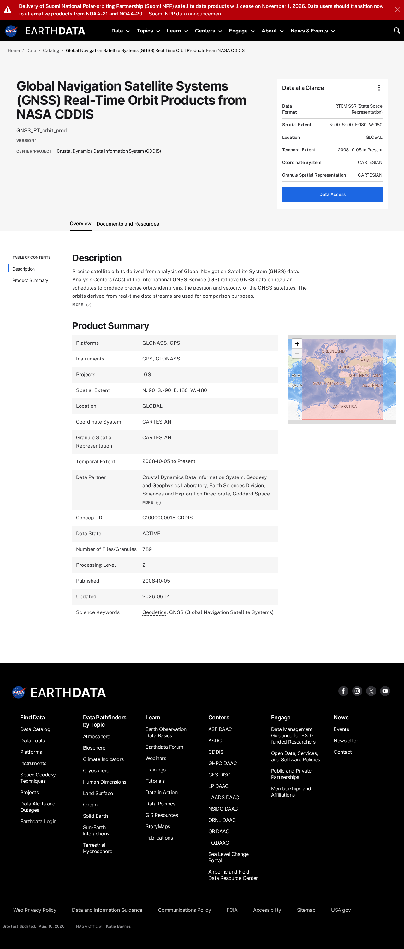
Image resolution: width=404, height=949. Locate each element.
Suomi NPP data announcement (186, 14)
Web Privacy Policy (34, 910)
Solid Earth (95, 816)
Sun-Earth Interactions (96, 830)
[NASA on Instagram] (357, 691)
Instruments (33, 763)
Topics (145, 30)
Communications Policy (184, 910)
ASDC (215, 740)
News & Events (309, 30)
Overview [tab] (81, 223)
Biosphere (94, 748)
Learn (174, 30)
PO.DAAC (218, 843)
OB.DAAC (218, 831)
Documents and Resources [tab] (128, 224)
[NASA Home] (12, 31)
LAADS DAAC (223, 797)
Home (14, 50)
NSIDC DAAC (223, 808)
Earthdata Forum (164, 747)
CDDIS (215, 752)
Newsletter (346, 740)
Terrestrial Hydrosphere (97, 848)
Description (23, 269)
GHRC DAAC (222, 763)
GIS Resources (162, 815)
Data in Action (161, 792)
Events (341, 729)
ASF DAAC (220, 729)
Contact (343, 752)
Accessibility (267, 910)
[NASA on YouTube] (385, 691)
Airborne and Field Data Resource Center (233, 875)
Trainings (156, 769)
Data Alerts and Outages (38, 806)
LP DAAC (218, 786)
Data (117, 30)
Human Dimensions (104, 782)
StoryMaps (158, 826)
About (269, 30)
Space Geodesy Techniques (38, 777)
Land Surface (98, 793)
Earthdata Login (38, 821)
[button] (81, 305)
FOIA (232, 910)
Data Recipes (160, 803)
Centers (205, 30)
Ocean (90, 804)
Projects (29, 792)
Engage (238, 30)
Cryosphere (96, 770)
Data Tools (32, 740)
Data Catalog (35, 729)
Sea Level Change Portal (228, 857)
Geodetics (154, 612)
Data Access (332, 194)
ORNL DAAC (222, 820)
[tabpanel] (202, 443)
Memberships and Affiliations (291, 791)
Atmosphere (96, 736)
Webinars (156, 758)
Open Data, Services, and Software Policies (295, 756)
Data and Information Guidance (107, 910)
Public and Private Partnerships (291, 774)
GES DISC (219, 774)
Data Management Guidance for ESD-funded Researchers (293, 735)
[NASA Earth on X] (371, 691)
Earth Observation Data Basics (166, 732)
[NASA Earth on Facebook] (343, 691)
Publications (159, 838)
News (341, 717)
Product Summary (30, 280)
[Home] (55, 30)
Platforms (31, 752)
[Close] (397, 10)
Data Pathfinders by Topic (105, 721)
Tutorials (155, 781)
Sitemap (306, 910)
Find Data (32, 717)
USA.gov (341, 910)
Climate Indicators (103, 759)
